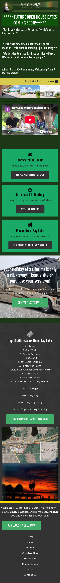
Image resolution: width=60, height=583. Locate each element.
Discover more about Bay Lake (30, 419)
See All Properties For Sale (30, 174)
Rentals (30, 547)
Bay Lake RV (32, 81)
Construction (30, 553)
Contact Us (30, 574)
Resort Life (30, 558)
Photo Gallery (30, 564)
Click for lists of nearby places (30, 245)
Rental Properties (30, 209)
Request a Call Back (22, 525)
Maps (30, 569)
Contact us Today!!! (30, 303)
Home (30, 536)
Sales (30, 542)
